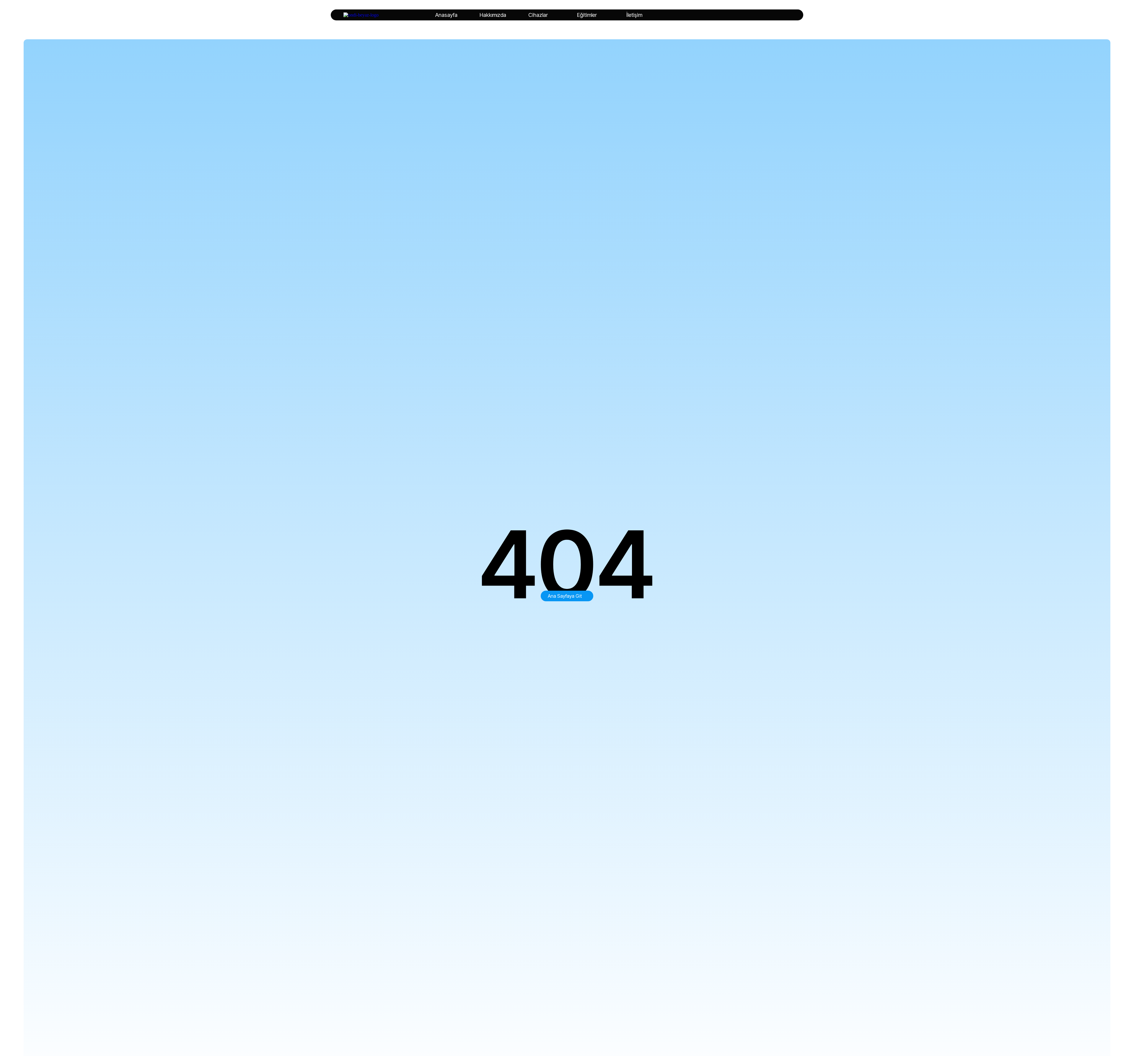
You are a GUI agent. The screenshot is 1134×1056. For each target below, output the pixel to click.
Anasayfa (446, 15)
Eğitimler (587, 15)
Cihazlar (538, 15)
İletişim (634, 15)
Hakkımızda (493, 15)
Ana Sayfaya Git (565, 596)
